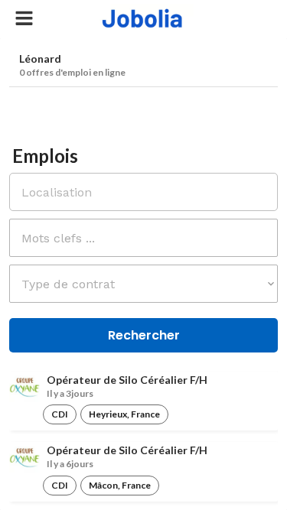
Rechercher (144, 335)
